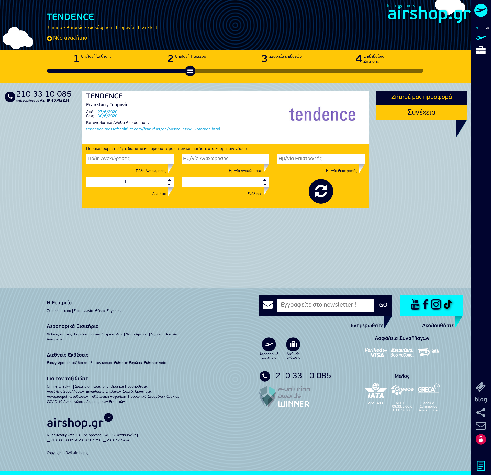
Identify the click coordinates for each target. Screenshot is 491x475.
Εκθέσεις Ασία (155, 363)
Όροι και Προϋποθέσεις (129, 387)
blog (481, 400)
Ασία (120, 334)
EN (475, 28)
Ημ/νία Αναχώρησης (245, 171)
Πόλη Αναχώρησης (151, 171)
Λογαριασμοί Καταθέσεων (67, 397)
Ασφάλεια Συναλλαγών (65, 392)
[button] (481, 439)
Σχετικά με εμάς (59, 311)
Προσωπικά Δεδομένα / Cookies (153, 397)
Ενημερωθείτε (367, 325)
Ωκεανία (170, 334)
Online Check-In (60, 387)
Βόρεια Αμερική (101, 334)
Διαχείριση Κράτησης (91, 387)
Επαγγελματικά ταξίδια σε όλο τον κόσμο (79, 363)
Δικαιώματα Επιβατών (103, 392)
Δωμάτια (159, 194)
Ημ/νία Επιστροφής (341, 171)
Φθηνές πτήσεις (59, 334)
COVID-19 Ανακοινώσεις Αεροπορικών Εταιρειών (86, 402)
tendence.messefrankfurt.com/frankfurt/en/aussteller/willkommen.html (153, 129)
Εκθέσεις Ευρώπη (128, 363)
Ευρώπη (80, 334)
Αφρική (156, 334)
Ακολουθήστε (438, 325)
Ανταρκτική (56, 339)
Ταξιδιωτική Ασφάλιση (108, 397)
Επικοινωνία (83, 311)
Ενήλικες (255, 194)
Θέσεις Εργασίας (108, 311)
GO (383, 305)
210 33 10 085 (301, 376)
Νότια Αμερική (137, 334)
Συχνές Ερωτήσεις (137, 392)
